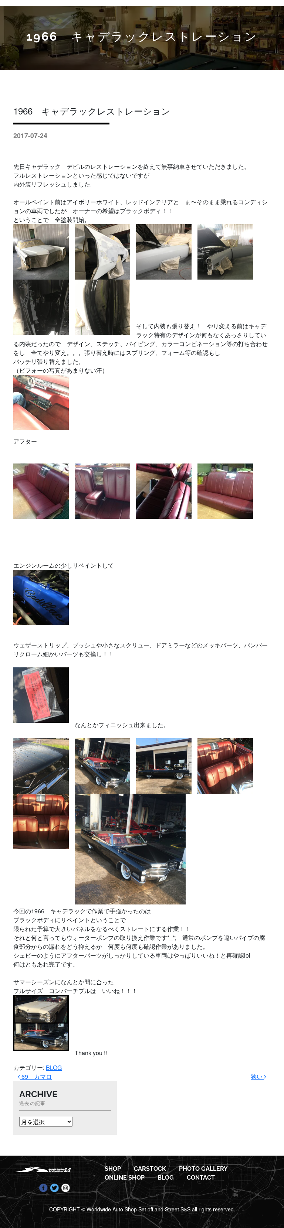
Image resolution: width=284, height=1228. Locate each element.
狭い (257, 1076)
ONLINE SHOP (125, 1177)
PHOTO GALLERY (203, 1168)
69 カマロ (36, 1076)
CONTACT (201, 1177)
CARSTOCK (150, 1168)
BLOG (54, 1067)
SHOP (113, 1168)
